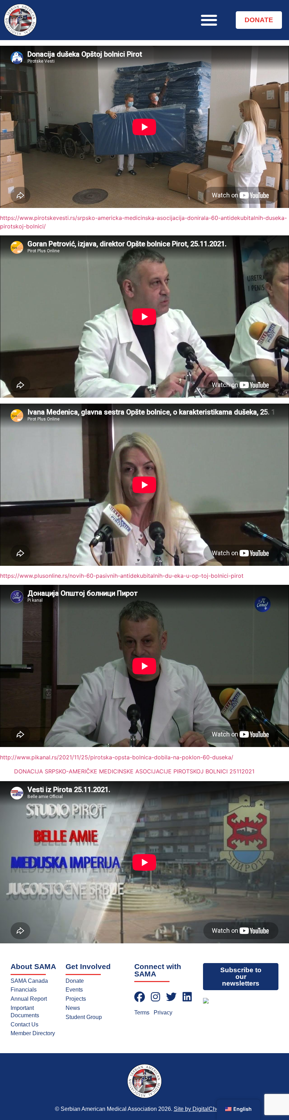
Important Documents (25, 1011)
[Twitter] (171, 997)
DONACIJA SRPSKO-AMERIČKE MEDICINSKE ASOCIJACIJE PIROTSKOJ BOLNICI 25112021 (134, 771)
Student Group (84, 1017)
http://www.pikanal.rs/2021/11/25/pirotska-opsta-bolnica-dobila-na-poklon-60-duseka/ (116, 757)
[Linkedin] (187, 997)
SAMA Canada (29, 981)
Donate (75, 981)
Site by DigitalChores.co (204, 1109)
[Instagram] (155, 997)
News (73, 1008)
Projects (76, 999)
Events (74, 990)
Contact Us (24, 1024)
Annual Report (29, 999)
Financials (24, 990)
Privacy (163, 1012)
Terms (141, 1012)
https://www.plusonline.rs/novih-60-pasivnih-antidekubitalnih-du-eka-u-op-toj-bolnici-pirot (122, 575)
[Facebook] (139, 997)
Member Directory (33, 1033)
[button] (209, 20)
